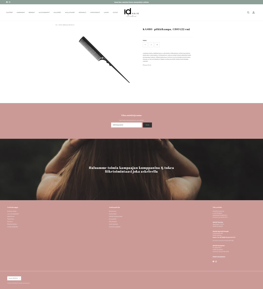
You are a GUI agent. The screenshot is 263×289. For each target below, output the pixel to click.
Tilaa (147, 125)
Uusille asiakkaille (12, 227)
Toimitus (10, 221)
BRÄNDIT (32, 12)
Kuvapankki (112, 219)
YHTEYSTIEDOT (95, 12)
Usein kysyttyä (113, 224)
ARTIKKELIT (82, 12)
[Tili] (253, 12)
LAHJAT (106, 12)
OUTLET (115, 12)
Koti (56, 24)
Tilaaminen (10, 219)
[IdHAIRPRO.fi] (131, 12)
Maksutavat (10, 216)
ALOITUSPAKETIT (44, 12)
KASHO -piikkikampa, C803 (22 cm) (66, 24)
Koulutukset (113, 214)
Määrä (144, 40)
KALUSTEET (57, 12)
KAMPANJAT (21, 12)
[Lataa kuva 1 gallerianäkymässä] (104, 62)
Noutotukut (112, 211)
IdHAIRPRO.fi (14, 283)
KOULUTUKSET (70, 12)
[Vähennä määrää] (145, 44)
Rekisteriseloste (12, 224)
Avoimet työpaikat (114, 227)
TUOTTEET (9, 12)
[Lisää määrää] (157, 44)
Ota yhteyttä (113, 221)
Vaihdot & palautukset (115, 216)
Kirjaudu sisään (12, 211)
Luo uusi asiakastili (13, 214)
